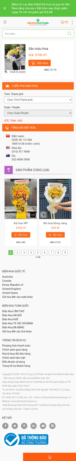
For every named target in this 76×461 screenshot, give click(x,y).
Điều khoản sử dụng (13, 361)
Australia (7, 276)
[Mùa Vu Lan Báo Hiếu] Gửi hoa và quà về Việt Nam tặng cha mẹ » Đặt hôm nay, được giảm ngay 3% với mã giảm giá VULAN (41, 8)
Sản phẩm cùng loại (32, 170)
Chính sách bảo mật (13, 357)
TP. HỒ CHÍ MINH (23, 323)
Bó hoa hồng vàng (55, 223)
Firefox (26, 409)
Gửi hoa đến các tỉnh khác (17, 331)
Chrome (17, 409)
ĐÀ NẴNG (18, 327)
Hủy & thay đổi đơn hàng (16, 353)
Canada (6, 280)
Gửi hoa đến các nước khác (17, 296)
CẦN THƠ (18, 311)
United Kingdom (11, 288)
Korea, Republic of (12, 284)
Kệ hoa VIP (21, 223)
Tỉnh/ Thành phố (13, 94)
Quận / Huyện (12, 107)
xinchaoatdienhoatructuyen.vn (56, 397)
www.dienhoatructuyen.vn (24, 401)
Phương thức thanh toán (16, 345)
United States (10, 292)
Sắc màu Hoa (38, 49)
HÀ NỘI (17, 315)
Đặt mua (42, 63)
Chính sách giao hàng (14, 349)
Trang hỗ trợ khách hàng (16, 365)
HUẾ (15, 319)
